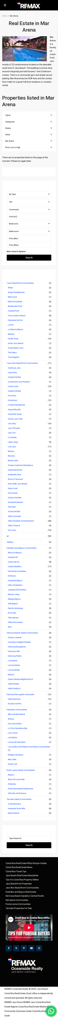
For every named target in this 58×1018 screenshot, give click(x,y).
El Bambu (12, 784)
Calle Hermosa (14, 699)
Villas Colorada (14, 516)
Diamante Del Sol (15, 320)
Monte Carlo (13, 460)
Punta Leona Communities (18, 904)
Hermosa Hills (14, 651)
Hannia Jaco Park (15, 419)
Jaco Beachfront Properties (19, 883)
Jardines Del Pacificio (17, 590)
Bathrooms (14, 231)
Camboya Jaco (14, 368)
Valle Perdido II (14, 688)
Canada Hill (13, 557)
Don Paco (12, 395)
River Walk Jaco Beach (17, 484)
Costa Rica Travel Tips (16, 871)
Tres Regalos (13, 357)
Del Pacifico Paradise (17, 571)
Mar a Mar (12, 759)
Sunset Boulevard (15, 502)
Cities (7, 134)
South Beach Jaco (15, 348)
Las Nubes (12, 737)
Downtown (12, 400)
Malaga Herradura (15, 755)
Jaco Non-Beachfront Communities (22, 888)
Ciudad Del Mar (14, 377)
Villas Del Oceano (15, 622)
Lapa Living (13, 442)
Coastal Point (13, 311)
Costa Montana (14, 804)
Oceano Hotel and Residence (20, 465)
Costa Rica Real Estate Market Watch (35, 1006)
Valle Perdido (13, 684)
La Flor (11, 325)
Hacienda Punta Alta (16, 808)
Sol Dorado (13, 493)
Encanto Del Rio (14, 704)
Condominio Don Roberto (19, 382)
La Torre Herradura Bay (17, 728)
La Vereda (12, 437)
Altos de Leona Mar (16, 779)
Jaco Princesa (14, 428)
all (8, 536)
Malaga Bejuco (14, 599)
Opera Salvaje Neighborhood (20, 679)
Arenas (11, 719)
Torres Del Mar (14, 511)
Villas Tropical (14, 525)
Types (7, 115)
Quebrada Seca (14, 474)
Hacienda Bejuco (15, 580)
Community (14, 209)
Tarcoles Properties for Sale (19, 908)
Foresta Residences (16, 405)
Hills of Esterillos (15, 585)
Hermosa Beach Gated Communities (22, 633)
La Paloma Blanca (15, 329)
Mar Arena (9, 141)
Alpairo (11, 775)
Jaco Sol (11, 433)
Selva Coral (12, 488)
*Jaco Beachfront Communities (20, 283)
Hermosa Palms (14, 656)
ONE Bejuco (13, 603)
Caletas (10, 542)
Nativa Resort (13, 813)
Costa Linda (13, 386)
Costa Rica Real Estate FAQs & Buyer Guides (26, 863)
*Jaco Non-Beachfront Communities (22, 363)
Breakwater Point (15, 306)
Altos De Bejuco (15, 552)
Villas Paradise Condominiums (21, 521)
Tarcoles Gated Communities (19, 799)
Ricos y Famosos (15, 479)
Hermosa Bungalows (17, 647)
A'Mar (10, 288)
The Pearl (12, 507)
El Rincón (12, 576)
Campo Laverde (14, 637)
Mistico (11, 674)
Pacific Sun (12, 764)
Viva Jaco (12, 530)
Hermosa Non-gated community (20, 694)
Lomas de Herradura (16, 742)
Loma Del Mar (14, 670)
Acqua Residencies (16, 292)
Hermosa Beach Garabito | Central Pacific (25, 896)
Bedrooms (13, 224)
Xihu (10, 627)
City (10, 202)
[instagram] (39, 948)
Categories (10, 122)
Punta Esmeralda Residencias (20, 789)
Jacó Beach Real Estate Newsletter (22, 875)
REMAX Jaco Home (13, 1002)
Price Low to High (12, 147)
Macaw (11, 451)
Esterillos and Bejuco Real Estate (21, 892)
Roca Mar (12, 613)
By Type (12, 194)
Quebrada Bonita (15, 470)
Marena (11, 334)
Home (4, 16)
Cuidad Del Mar (14, 391)
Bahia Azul (12, 297)
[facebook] (9, 948)
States (8, 128)
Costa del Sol (13, 562)
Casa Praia (12, 372)
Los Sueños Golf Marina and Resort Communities (29, 747)
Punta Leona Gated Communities (21, 770)
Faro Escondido (15, 723)
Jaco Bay (12, 423)
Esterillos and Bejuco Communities (21, 548)
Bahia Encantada (15, 301)
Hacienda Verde (15, 414)
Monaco (11, 456)
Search (29, 257)
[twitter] (16, 948)
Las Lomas (12, 733)
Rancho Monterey (15, 608)
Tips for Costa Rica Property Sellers (22, 879)
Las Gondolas (14, 665)
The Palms (12, 352)
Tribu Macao (13, 617)
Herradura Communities (17, 709)
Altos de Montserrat (16, 714)
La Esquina (12, 660)
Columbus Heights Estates (19, 642)
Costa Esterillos (14, 566)
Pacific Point (13, 339)
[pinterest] (24, 948)
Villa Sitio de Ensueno (17, 793)
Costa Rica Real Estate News (19, 867)
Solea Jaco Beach (15, 343)
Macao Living (13, 594)
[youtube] (31, 948)
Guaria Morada (14, 409)
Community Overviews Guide (18, 1011)
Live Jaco (12, 446)
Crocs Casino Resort (16, 315)
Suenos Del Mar (14, 497)
